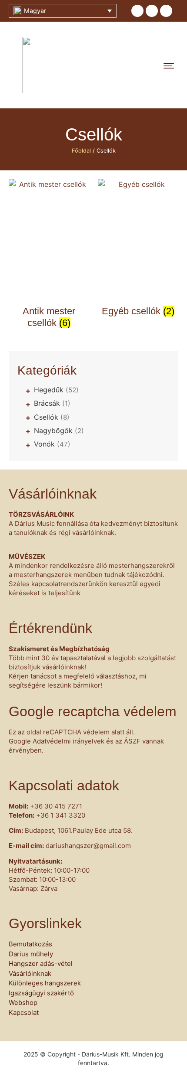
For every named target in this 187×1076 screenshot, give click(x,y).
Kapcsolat (24, 1012)
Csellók (52, 417)
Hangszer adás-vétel (41, 963)
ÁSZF (132, 741)
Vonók (52, 444)
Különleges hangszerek (45, 983)
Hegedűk (56, 389)
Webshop (23, 1002)
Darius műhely (31, 954)
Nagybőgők (59, 430)
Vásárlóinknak (30, 973)
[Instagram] (166, 11)
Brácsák (52, 403)
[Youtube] (152, 11)
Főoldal (81, 150)
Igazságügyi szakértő (41, 993)
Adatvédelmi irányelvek (68, 741)
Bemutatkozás (30, 944)
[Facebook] (137, 11)
